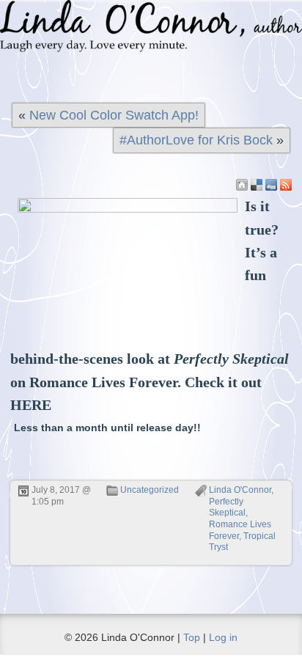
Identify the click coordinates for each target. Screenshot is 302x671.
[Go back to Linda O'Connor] (242, 185)
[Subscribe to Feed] (286, 185)
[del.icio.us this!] (256, 185)
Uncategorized (149, 490)
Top (191, 637)
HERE (30, 405)
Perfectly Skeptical (227, 507)
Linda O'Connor (240, 490)
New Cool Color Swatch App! (114, 115)
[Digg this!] (271, 185)
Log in (223, 637)
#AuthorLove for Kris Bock (196, 140)
